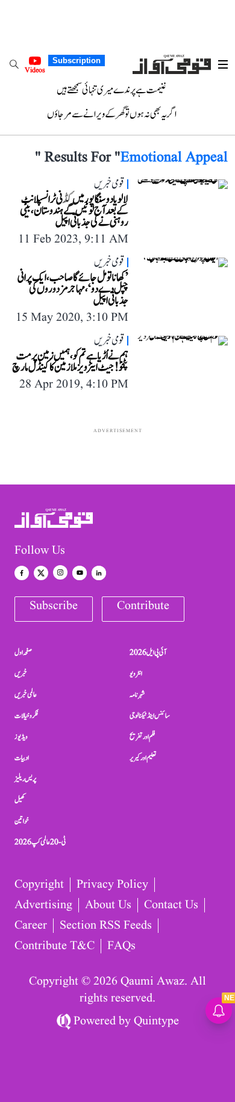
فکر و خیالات (26, 716)
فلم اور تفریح (142, 737)
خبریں (20, 673)
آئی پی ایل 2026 (148, 652)
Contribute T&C (54, 946)
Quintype (156, 1021)
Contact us (171, 905)
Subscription (76, 60)
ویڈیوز (21, 737)
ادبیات (21, 758)
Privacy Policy (112, 885)
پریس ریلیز (25, 779)
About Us (108, 905)
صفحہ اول (23, 652)
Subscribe (54, 606)
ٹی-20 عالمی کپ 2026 (40, 842)
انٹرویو (136, 673)
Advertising (43, 905)
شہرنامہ (137, 695)
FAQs (121, 946)
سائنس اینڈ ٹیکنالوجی (150, 716)
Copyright (39, 885)
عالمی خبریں (25, 695)
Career (30, 925)
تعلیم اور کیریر (143, 758)
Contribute (143, 606)
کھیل (19, 800)
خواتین (21, 821)
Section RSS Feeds (106, 925)
